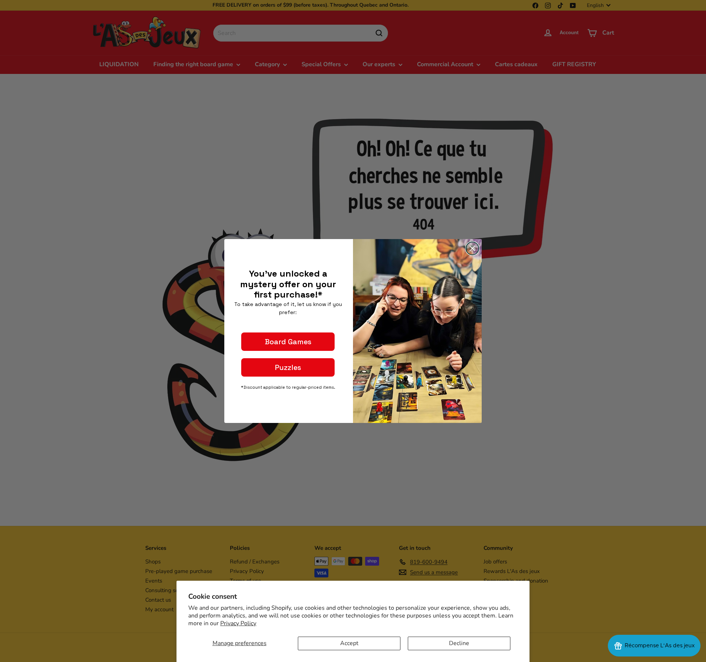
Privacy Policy (238, 623)
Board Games (288, 341)
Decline (459, 643)
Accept (349, 643)
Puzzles (288, 367)
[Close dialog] (472, 248)
